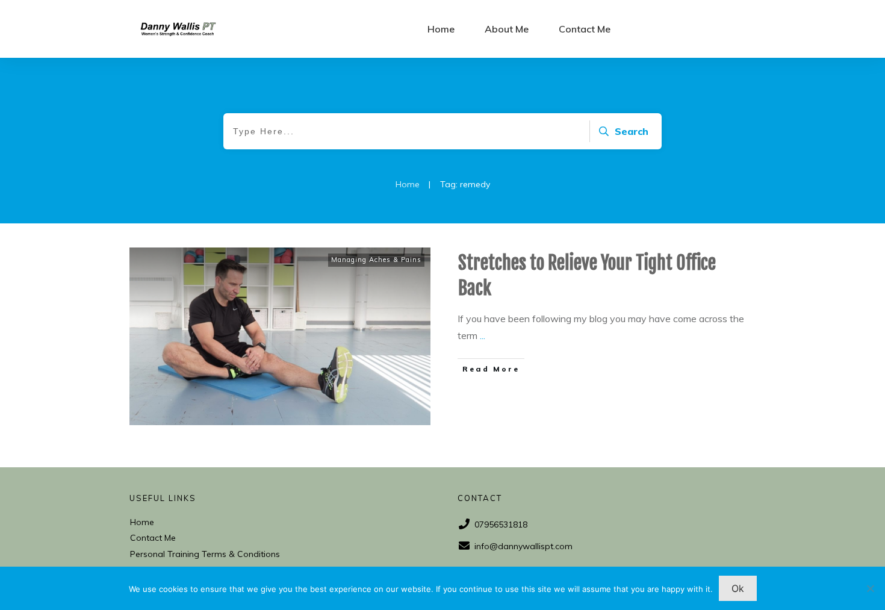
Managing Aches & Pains (376, 259)
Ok (737, 588)
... (482, 335)
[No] (870, 588)
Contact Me (153, 537)
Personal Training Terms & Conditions (205, 554)
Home (142, 522)
